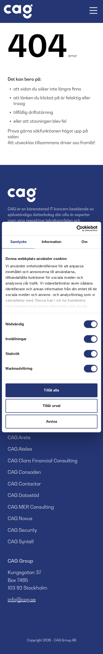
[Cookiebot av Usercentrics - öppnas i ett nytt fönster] (76, 228)
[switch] (90, 339)
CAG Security (22, 530)
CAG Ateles (20, 449)
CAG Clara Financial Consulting (42, 461)
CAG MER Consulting (31, 507)
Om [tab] (84, 242)
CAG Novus (20, 518)
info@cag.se (22, 599)
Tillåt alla (51, 390)
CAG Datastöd (23, 495)
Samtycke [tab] (18, 242)
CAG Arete (19, 437)
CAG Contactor (24, 484)
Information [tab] (51, 242)
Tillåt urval (51, 406)
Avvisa (51, 421)
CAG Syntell (21, 541)
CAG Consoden (24, 472)
